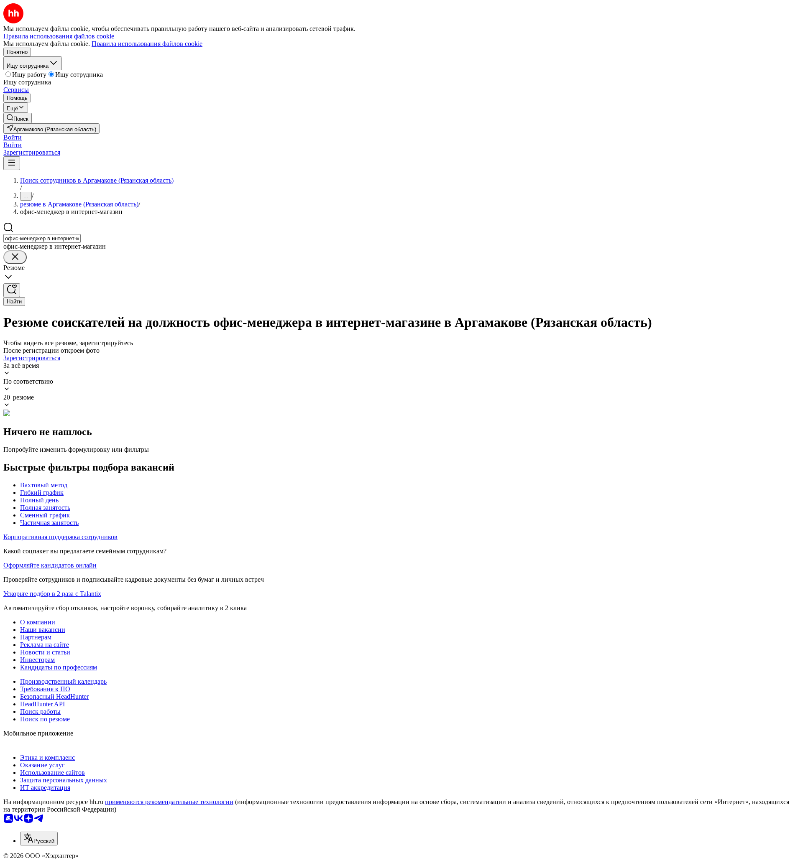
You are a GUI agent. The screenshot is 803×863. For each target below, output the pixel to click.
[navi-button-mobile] (11, 163)
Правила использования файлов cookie (147, 43)
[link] (17, 118)
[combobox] (42, 238)
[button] (12, 137)
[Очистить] (15, 257)
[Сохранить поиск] (11, 290)
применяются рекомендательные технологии (169, 801)
